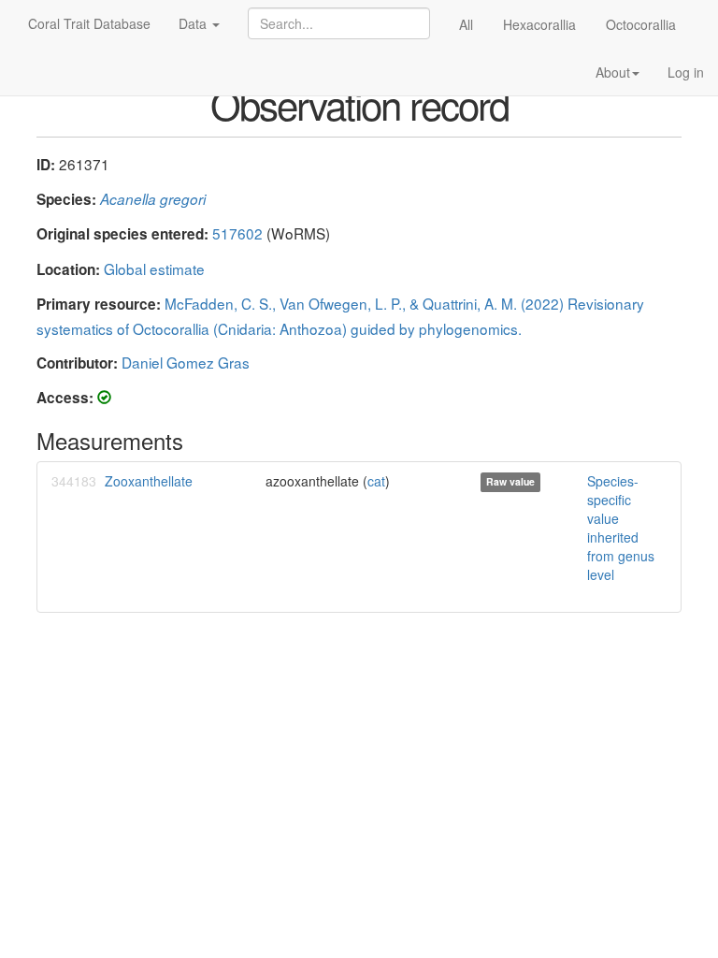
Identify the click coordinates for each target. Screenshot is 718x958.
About (613, 72)
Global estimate (154, 268)
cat (376, 481)
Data (194, 23)
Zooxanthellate (149, 481)
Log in (686, 72)
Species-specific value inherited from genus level (620, 528)
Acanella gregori (153, 199)
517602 (237, 233)
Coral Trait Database (89, 23)
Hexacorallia (539, 24)
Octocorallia (641, 24)
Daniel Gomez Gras (186, 362)
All (466, 24)
